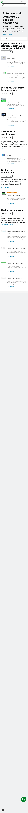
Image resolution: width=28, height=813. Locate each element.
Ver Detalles (10, 66)
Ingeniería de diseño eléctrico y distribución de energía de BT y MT (13, 45)
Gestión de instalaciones (8, 171)
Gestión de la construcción (8, 132)
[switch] (3, 810)
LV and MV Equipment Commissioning (12, 88)
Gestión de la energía (12, 210)
